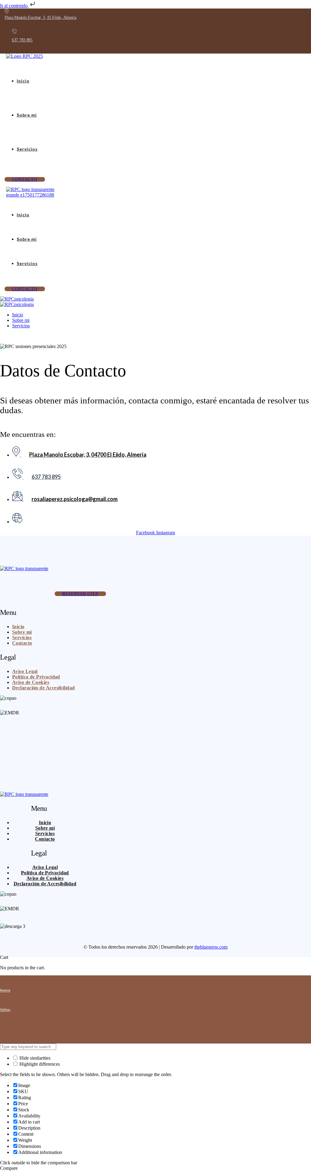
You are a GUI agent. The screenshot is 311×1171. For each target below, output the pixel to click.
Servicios (27, 149)
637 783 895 (22, 40)
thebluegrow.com (210, 947)
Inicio (23, 80)
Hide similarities (34, 1058)
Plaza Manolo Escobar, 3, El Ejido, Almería (40, 17)
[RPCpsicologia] (17, 298)
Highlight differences (39, 1064)
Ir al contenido (14, 5)
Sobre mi (27, 114)
